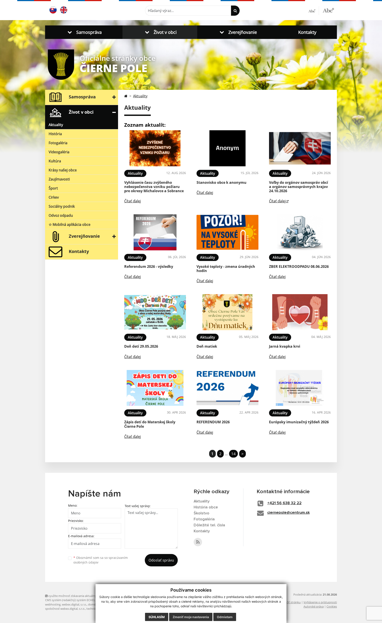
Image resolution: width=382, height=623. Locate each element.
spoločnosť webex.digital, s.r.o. (65, 609)
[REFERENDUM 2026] (227, 388)
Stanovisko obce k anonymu (221, 182)
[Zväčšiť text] (328, 10)
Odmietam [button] (225, 617)
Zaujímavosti (59, 179)
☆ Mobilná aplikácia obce (69, 224)
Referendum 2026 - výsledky (148, 266)
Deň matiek (207, 346)
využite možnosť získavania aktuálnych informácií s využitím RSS (90, 596)
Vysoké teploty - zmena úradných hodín (226, 268)
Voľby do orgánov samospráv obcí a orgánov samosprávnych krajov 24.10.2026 (298, 186)
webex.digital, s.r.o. (74, 604)
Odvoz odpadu (61, 215)
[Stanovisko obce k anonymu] (227, 148)
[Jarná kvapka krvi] (300, 312)
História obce (206, 507)
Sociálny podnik (62, 206)
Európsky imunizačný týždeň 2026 (299, 422)
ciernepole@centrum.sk (288, 513)
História (55, 133)
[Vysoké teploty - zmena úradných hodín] (227, 232)
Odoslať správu (161, 560)
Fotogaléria (58, 142)
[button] (83, 32)
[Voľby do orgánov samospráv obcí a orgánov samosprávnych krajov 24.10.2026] (300, 148)
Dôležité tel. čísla (209, 525)
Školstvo (201, 513)
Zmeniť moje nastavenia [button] (191, 617)
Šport (53, 188)
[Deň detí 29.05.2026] (155, 312)
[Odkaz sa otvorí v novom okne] (198, 542)
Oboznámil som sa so (100, 560)
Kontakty (307, 32)
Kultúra (55, 161)
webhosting (53, 604)
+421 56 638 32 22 (284, 503)
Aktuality (56, 124)
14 (233, 453)
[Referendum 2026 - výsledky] (155, 232)
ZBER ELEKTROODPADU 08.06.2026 (299, 266)
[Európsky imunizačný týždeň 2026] (300, 388)
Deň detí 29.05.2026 (141, 346)
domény (93, 604)
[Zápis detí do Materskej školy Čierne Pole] (155, 388)
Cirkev (54, 197)
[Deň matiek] (227, 312)
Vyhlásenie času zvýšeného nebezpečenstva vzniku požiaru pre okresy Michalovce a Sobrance (154, 186)
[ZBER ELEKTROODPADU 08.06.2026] (300, 232)
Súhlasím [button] (157, 617)
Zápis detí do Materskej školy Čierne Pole (149, 424)
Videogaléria (59, 152)
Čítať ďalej (132, 201)
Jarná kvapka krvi (284, 346)
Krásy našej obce (63, 170)
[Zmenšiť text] (313, 10)
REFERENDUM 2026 (213, 422)
